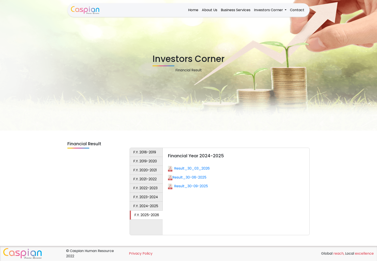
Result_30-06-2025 (189, 177)
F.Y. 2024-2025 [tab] (145, 205)
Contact (297, 9)
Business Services (235, 9)
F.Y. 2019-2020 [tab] (145, 161)
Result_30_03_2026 (192, 168)
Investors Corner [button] (269, 9)
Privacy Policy (141, 253)
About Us (209, 9)
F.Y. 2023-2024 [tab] (145, 197)
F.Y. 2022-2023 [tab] (145, 188)
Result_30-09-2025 (191, 186)
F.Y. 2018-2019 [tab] (144, 152)
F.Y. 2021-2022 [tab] (145, 179)
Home (193, 9)
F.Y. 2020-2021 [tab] (145, 170)
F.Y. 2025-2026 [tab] (146, 214)
